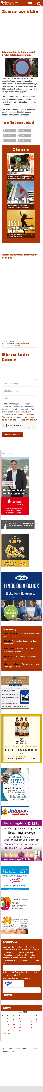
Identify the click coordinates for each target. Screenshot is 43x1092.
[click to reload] (14, 983)
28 (3, 1030)
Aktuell (16, 343)
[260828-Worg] (21, 211)
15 (8, 1025)
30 (14, 1030)
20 (37, 1025)
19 (31, 1025)
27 (37, 1028)
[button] (9, 130)
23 (14, 1028)
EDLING (17, 346)
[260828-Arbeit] (20, 183)
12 (31, 1022)
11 (26, 1022)
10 (20, 1022)
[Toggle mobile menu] (30, 4)
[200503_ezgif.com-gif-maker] (15, 769)
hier (37, 960)
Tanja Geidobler (10, 341)
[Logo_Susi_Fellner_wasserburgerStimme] (15, 867)
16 (14, 1025)
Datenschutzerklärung (23, 972)
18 (26, 1025)
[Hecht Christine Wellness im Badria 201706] (15, 917)
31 (20, 1030)
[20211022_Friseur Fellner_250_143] (15, 896)
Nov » (9, 1033)
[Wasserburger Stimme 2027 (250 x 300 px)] (15, 677)
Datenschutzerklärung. (25, 414)
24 (20, 1028)
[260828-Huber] (20, 154)
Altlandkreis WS (24, 343)
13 (37, 1022)
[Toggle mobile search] (39, 4)
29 (8, 1030)
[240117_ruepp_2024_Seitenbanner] (15, 535)
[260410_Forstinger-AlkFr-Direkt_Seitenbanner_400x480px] (21, 716)
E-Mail (6, 963)
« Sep (3, 1033)
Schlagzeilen (6, 346)
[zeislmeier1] (15, 808)
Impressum (26, 1049)
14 (3, 1025)
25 (26, 1028)
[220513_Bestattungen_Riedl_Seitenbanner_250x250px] (21, 822)
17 (20, 1025)
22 (8, 1028)
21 (3, 1028)
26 (31, 1028)
